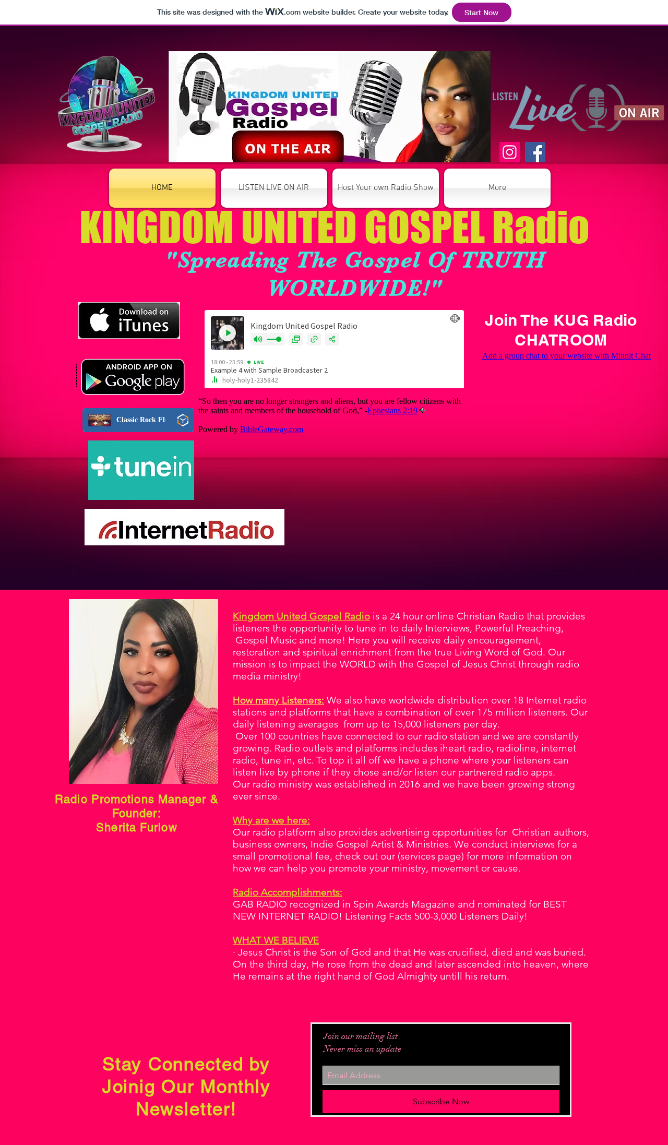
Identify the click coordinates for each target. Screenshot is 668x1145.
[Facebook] (535, 152)
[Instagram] (509, 152)
